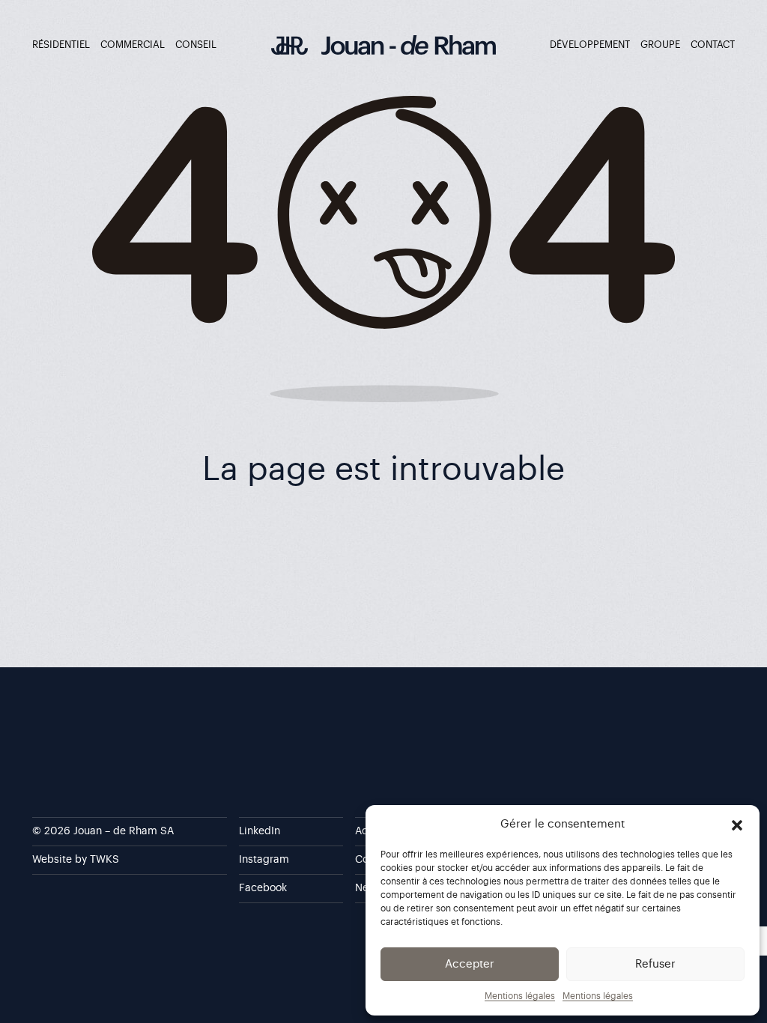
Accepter (469, 964)
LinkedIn (259, 831)
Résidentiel (61, 44)
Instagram (264, 859)
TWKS (104, 859)
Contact (713, 44)
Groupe (660, 44)
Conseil (195, 44)
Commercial (132, 44)
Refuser (655, 964)
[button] (737, 824)
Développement (590, 44)
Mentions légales (520, 996)
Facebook (263, 888)
